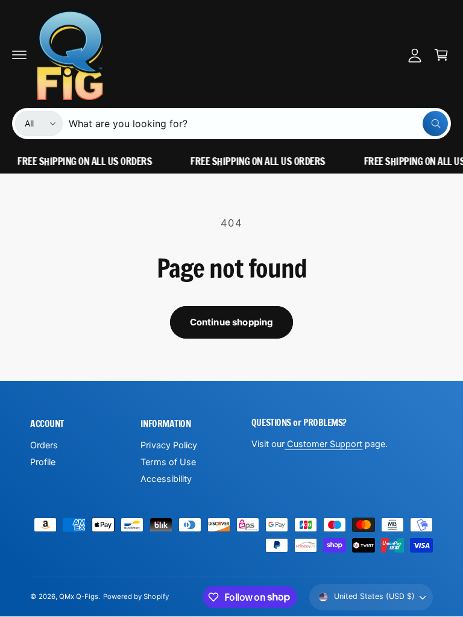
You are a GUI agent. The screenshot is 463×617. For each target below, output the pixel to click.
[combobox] (258, 123)
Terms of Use (167, 462)
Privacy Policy (168, 445)
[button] (19, 55)
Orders (44, 445)
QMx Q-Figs (78, 596)
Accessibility (165, 479)
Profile (42, 462)
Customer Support (323, 444)
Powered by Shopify (135, 596)
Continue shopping (232, 322)
